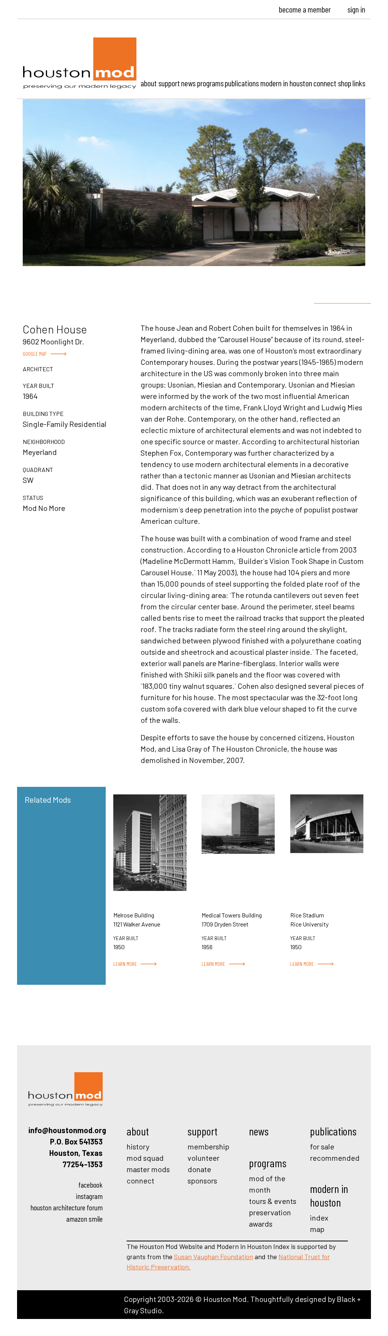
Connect (324, 83)
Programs (210, 83)
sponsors (202, 1180)
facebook (90, 1184)
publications (333, 1131)
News (188, 83)
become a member (305, 9)
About (149, 83)
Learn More (125, 964)
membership (208, 1146)
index (319, 1217)
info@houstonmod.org (67, 1130)
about (138, 1131)
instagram (89, 1196)
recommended (335, 1157)
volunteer (203, 1157)
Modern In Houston (286, 83)
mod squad (145, 1157)
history (138, 1146)
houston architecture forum (66, 1207)
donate (199, 1169)
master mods (148, 1169)
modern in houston (329, 1195)
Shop (344, 83)
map (317, 1228)
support (202, 1131)
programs (267, 1162)
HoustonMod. (79, 63)
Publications (242, 83)
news (259, 1131)
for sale (322, 1146)
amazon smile (84, 1218)
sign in (356, 9)
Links (358, 83)
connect (140, 1180)
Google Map (35, 353)
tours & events (272, 1200)
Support (169, 83)
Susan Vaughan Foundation (213, 1256)
